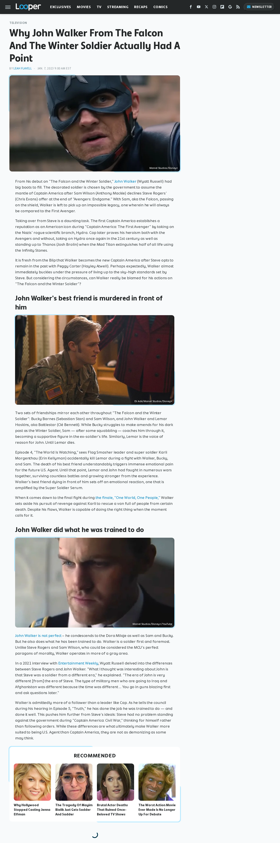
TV (99, 7)
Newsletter (262, 7)
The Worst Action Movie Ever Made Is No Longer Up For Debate (157, 809)
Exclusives (60, 7)
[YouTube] (198, 7)
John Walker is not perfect (38, 635)
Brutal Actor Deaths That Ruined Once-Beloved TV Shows (112, 809)
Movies (84, 7)
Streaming (117, 7)
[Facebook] (191, 7)
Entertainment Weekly (78, 663)
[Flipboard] (222, 7)
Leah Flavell (23, 68)
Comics (160, 7)
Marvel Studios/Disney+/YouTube (152, 624)
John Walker (125, 181)
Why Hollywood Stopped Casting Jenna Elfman (32, 809)
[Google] (230, 7)
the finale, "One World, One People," (128, 497)
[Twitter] (206, 7)
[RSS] (238, 7)
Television (18, 22)
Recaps (141, 7)
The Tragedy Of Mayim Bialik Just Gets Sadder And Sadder (74, 809)
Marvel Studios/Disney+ (163, 168)
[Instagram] (214, 7)
